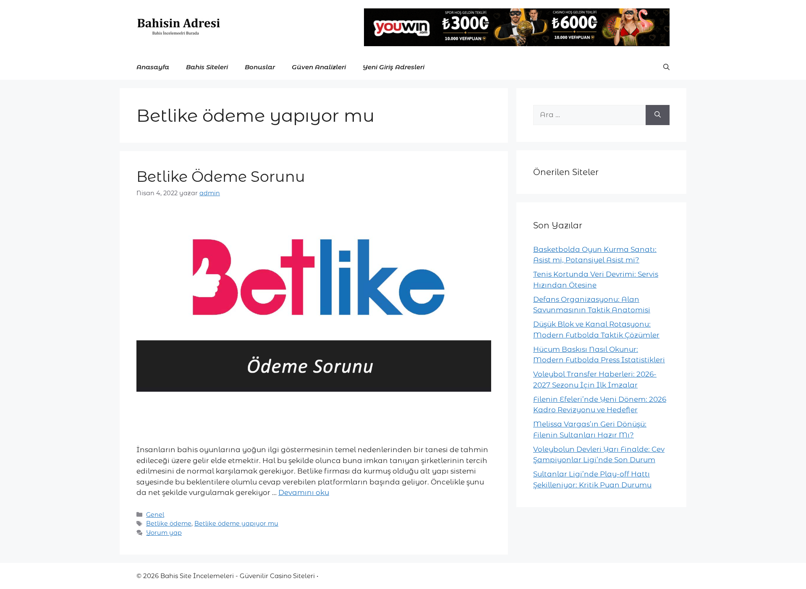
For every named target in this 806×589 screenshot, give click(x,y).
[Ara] (658, 115)
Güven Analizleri (319, 67)
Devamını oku (303, 492)
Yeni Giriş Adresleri (393, 67)
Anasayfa (152, 67)
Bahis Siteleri (207, 67)
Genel (155, 514)
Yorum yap (164, 533)
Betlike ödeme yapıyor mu (236, 523)
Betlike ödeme (168, 523)
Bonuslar (260, 67)
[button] (666, 67)
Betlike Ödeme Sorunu (220, 177)
